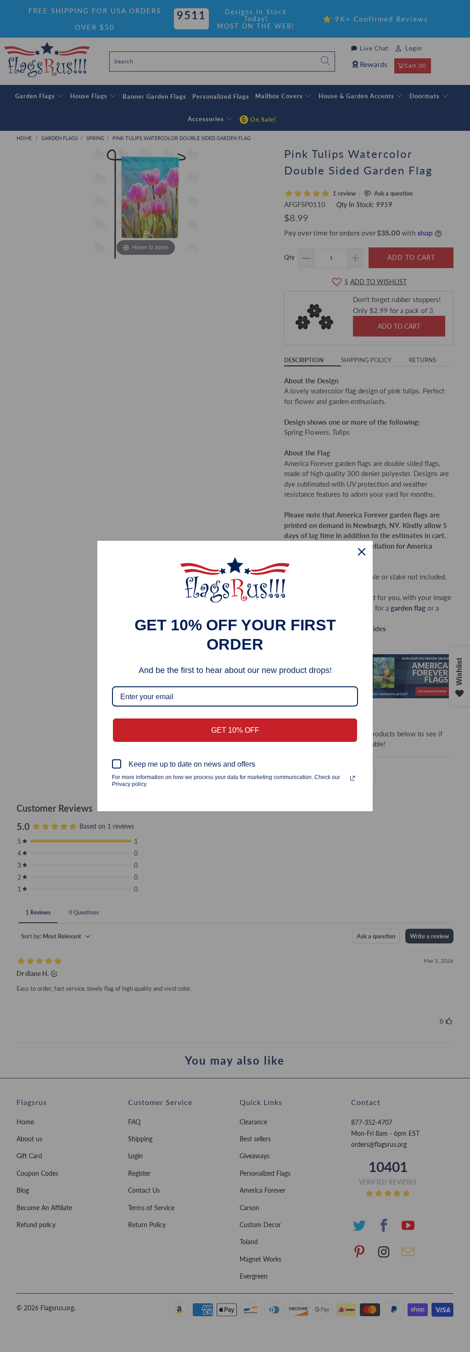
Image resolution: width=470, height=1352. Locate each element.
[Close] (362, 552)
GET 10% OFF (235, 730)
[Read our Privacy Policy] (352, 778)
